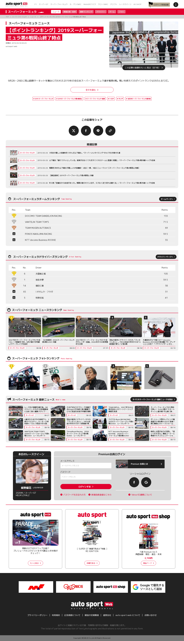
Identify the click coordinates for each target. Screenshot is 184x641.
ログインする (85, 486)
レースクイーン (125, 4)
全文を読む (91, 89)
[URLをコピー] (110, 131)
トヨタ (112, 99)
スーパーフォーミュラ (59, 4)
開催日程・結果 (70, 11)
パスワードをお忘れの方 (74, 494)
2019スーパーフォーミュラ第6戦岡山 (70, 99)
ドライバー (100, 11)
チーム (112, 11)
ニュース (55, 11)
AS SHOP (137, 4)
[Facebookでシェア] (86, 131)
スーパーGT (43, 4)
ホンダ (121, 99)
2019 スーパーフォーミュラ (44, 99)
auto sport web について (127, 615)
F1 (35, 4)
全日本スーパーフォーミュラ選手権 (139, 99)
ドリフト (113, 4)
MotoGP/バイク (90, 4)
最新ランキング (86, 11)
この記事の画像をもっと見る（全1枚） (142, 67)
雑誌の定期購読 (92, 615)
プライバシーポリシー (37, 615)
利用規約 (56, 615)
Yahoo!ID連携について (141, 494)
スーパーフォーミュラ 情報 (96, 99)
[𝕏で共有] (74, 131)
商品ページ (147, 563)
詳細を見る (91, 563)
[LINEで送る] (98, 131)
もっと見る (34, 563)
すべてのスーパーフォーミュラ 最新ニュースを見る (153, 399)
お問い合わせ (150, 615)
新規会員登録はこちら (101, 494)
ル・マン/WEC (75, 4)
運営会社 (107, 615)
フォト (121, 11)
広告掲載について (72, 615)
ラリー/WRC (103, 4)
